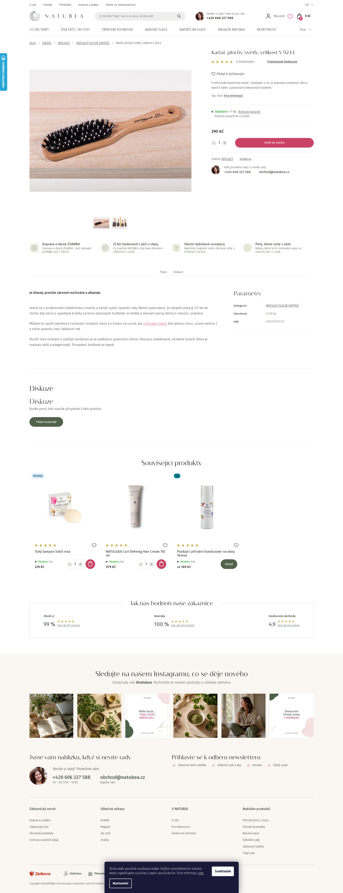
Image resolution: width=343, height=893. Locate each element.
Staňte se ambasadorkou (121, 4)
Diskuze (178, 272)
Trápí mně (249, 853)
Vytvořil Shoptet (95, 883)
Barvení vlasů (251, 833)
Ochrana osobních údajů (44, 840)
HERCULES (227, 159)
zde (201, 873)
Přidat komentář (46, 422)
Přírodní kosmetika (254, 827)
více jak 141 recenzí (289, 625)
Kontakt (47, 4)
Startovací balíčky (253, 846)
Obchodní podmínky (41, 833)
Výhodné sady (251, 840)
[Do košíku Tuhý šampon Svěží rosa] (90, 564)
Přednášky (65, 4)
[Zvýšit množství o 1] (224, 143)
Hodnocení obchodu (184, 833)
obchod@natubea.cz (274, 172)
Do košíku (278, 142)
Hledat (179, 16)
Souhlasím (223, 871)
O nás (32, 4)
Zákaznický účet (38, 827)
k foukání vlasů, (155, 323)
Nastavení (120, 883)
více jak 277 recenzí (68, 625)
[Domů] (32, 43)
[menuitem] (39, 29)
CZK (307, 4)
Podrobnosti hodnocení (282, 61)
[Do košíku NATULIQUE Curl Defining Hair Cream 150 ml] (161, 564)
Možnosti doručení (249, 112)
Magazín (105, 827)
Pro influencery (181, 827)
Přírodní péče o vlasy (256, 820)
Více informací (233, 95)
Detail (229, 564)
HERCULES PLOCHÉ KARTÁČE (282, 305)
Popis (163, 272)
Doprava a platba (88, 4)
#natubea (144, 682)
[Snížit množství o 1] (213, 143)
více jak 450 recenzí (182, 625)
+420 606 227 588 (220, 18)
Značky (105, 840)
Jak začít (105, 833)
